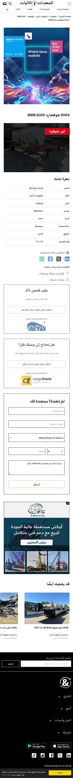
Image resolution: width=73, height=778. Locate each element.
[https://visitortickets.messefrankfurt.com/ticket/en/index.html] (36, 66)
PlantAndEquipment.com (55, 766)
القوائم (30, 9)
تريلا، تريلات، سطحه (52, 267)
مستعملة (39, 226)
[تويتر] (58, 755)
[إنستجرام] (40, 755)
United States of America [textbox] (51, 438)
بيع (7, 9)
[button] (36, 697)
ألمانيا (40, 233)
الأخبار (18, 9)
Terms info (6, 774)
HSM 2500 (38, 211)
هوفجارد (39, 203)
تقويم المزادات (45, 9)
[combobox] (36, 437)
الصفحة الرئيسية (63, 9)
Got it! (60, 772)
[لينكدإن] (66, 755)
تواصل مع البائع (36, 188)
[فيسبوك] (49, 755)
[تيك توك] (32, 755)
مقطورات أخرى (36, 195)
